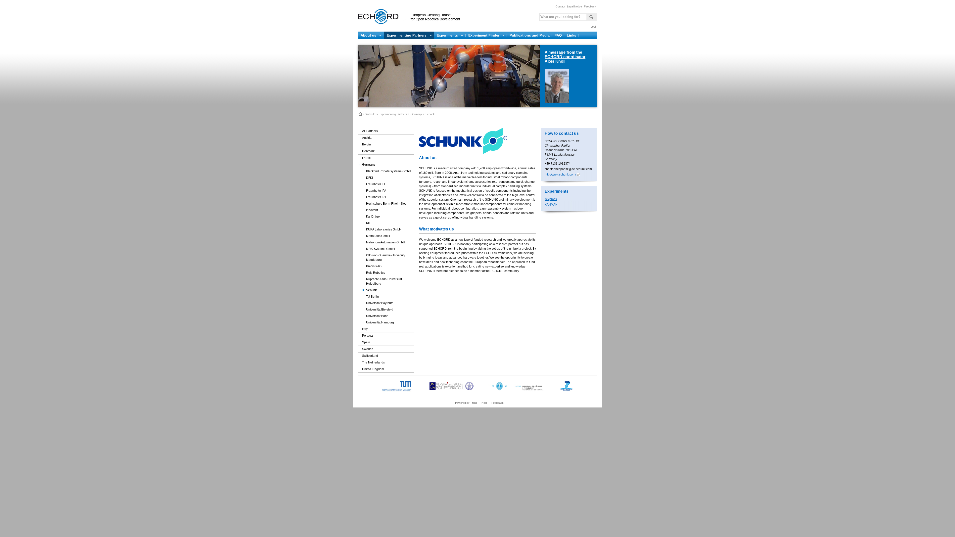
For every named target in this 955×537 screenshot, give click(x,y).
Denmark (368, 151)
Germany (416, 114)
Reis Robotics (375, 272)
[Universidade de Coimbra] (517, 390)
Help (484, 402)
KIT (368, 223)
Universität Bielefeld (379, 309)
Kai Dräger (373, 216)
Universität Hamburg (380, 322)
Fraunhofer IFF (376, 184)
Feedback (590, 6)
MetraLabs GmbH (378, 236)
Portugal (368, 335)
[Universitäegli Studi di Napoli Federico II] (451, 390)
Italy (365, 329)
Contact (560, 6)
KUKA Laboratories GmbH (383, 229)
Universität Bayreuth (379, 303)
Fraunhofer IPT (376, 197)
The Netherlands (373, 362)
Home (360, 114)
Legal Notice (574, 6)
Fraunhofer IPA (376, 190)
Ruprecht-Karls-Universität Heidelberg (384, 281)
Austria (367, 137)
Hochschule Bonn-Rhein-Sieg (386, 203)
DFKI (369, 177)
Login (594, 26)
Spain (366, 342)
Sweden (367, 349)
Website (370, 114)
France (367, 158)
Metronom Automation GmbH (385, 242)
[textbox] (562, 16)
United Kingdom (373, 369)
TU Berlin (372, 296)
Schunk (371, 290)
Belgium (367, 144)
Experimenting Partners (393, 114)
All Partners (370, 131)
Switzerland (370, 356)
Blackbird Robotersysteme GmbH (388, 171)
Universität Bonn (377, 316)
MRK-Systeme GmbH (380, 249)
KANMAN (551, 204)
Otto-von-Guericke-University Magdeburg (385, 258)
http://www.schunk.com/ (560, 174)
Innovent (372, 210)
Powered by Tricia (466, 402)
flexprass (551, 199)
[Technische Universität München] (400, 390)
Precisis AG (374, 266)
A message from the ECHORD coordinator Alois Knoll (565, 56)
